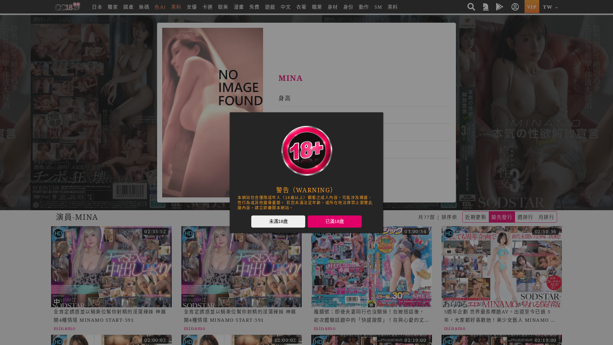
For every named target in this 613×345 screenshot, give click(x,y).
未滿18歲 (278, 221)
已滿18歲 (334, 221)
